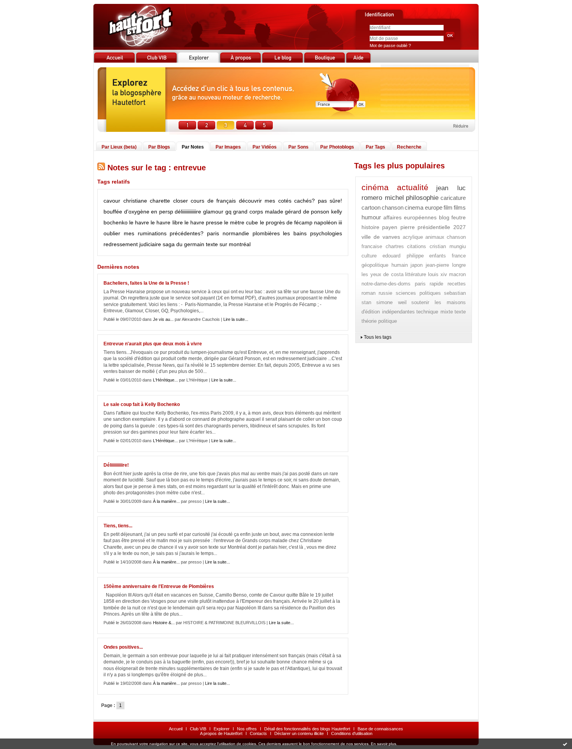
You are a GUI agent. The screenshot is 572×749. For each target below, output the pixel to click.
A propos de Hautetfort (221, 733)
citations (416, 246)
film (448, 207)
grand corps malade (258, 211)
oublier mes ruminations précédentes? (154, 233)
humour (371, 217)
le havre (139, 222)
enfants (437, 256)
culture (369, 256)
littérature (415, 274)
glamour (213, 211)
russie (385, 293)
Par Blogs (159, 147)
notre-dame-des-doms (386, 284)
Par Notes (193, 147)
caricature (453, 197)
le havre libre (166, 222)
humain (399, 265)
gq (228, 211)
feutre (458, 217)
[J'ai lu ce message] (565, 744)
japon (417, 265)
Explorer (222, 728)
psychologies (326, 233)
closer (180, 201)
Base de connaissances (380, 728)
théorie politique (379, 321)
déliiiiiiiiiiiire (188, 211)
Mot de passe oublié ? (390, 45)
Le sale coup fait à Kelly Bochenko (142, 404)
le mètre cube (241, 222)
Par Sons (298, 147)
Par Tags (375, 147)
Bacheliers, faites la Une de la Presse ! (146, 283)
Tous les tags (377, 337)
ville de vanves (380, 237)
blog (444, 217)
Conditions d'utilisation (351, 733)
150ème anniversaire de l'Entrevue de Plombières (159, 586)
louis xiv (437, 274)
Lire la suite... (235, 319)
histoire (370, 227)
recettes (456, 284)
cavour (112, 201)
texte (460, 312)
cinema (414, 207)
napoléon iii (328, 222)
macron (457, 274)
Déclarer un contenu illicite (299, 733)
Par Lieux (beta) (119, 147)
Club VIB (198, 728)
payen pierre (398, 227)
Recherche (409, 147)
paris (420, 284)
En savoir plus (383, 744)
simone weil (391, 302)
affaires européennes (410, 217)
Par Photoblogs (337, 147)
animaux (434, 237)
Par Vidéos (265, 147)
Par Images (228, 147)
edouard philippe (403, 256)
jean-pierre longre (446, 265)
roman (368, 293)
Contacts (258, 733)
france (459, 256)
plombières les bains (280, 233)
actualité (412, 187)
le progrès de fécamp (286, 222)
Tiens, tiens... (118, 525)
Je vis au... (163, 319)
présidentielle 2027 (442, 227)
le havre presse (203, 222)
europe (433, 207)
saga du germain (183, 244)
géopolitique (374, 265)
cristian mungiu (448, 246)
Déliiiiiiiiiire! (116, 465)
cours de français (213, 201)
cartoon (371, 207)
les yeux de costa (382, 274)
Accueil (175, 728)
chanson (393, 207)
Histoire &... (164, 622)
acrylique (413, 237)
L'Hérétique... (165, 380)
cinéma (375, 187)
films (460, 207)
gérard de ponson (307, 211)
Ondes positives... (123, 647)
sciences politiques (418, 293)
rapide (436, 284)
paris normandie (228, 233)
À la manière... (166, 501)
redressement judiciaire (132, 244)
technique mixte (434, 312)
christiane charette (146, 201)
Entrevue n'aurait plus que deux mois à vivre (153, 343)
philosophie (422, 197)
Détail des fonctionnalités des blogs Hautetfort (307, 728)
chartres (395, 246)
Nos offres (247, 728)
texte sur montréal (228, 244)
